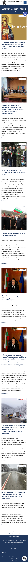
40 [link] (16, 531)
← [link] (4, 531)
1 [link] (7, 531)
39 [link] (13, 531)
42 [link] (23, 531)
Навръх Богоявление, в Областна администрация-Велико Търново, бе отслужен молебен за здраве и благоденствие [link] (12, 109)
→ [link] (19, 533)
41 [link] (20, 531)
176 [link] (15, 533)
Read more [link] (3, 73)
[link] (25, 14)
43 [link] (9, 533)
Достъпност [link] (14, 548)
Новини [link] (14, 50)
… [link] (10, 531)
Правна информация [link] (14, 536)
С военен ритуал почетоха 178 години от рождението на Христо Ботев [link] (13, 172)
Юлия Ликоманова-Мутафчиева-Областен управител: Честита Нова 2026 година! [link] (13, 298)
